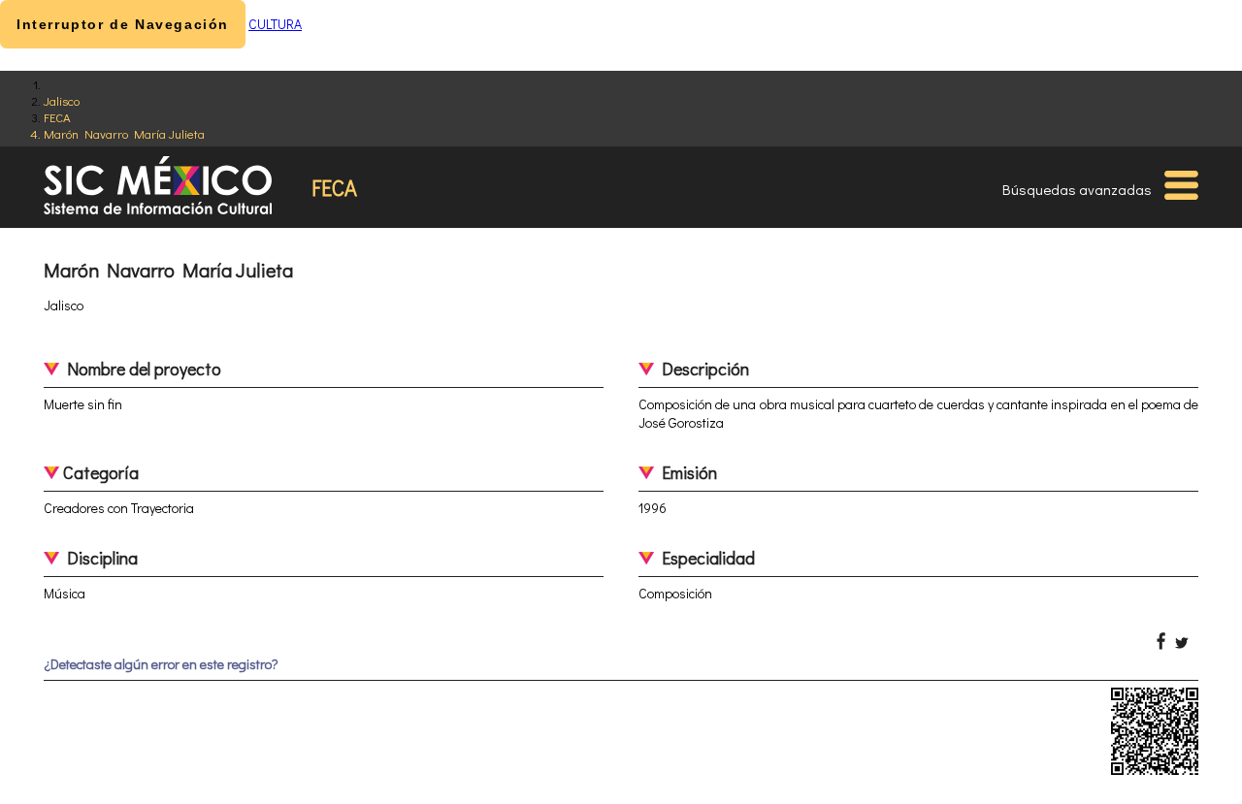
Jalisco (62, 100)
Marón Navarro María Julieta (124, 133)
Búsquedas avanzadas (1077, 189)
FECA (57, 117)
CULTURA (275, 24)
